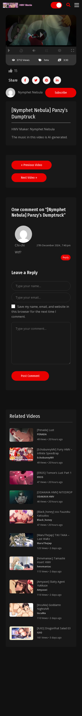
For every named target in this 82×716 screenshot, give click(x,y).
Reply (66, 257)
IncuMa (41, 613)
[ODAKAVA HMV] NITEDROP (54, 492)
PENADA (42, 434)
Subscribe (61, 92)
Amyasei (42, 589)
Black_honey (44, 520)
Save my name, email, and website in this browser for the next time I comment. (40, 312)
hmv (46, 60)
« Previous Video (31, 165)
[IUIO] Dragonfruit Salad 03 (54, 628)
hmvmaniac (44, 566)
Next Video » (29, 177)
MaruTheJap (44, 543)
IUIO (39, 632)
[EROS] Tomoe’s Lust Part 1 (54, 473)
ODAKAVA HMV (45, 496)
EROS (40, 477)
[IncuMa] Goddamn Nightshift (49, 607)
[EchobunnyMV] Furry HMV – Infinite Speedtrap (54, 451)
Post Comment (30, 376)
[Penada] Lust (45, 430)
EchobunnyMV (45, 457)
